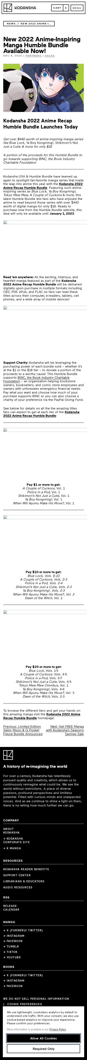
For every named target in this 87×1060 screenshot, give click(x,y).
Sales (50, 55)
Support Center (17, 875)
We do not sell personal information (36, 998)
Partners (33, 55)
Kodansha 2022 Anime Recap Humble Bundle (43, 185)
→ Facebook (13, 941)
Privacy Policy (58, 1029)
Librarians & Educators (24, 881)
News (11, 23)
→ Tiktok (10, 951)
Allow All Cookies (43, 1038)
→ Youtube (12, 957)
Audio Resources (18, 887)
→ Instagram (14, 935)
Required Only (43, 1049)
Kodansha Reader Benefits (26, 869)
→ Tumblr (11, 946)
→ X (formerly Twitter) (23, 930)
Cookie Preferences (24, 1004)
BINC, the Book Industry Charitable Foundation (36, 379)
